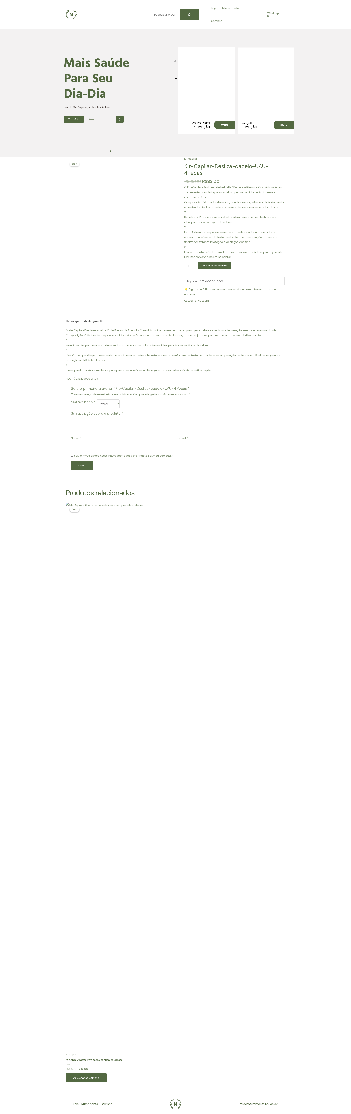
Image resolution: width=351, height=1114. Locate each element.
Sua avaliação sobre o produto (97, 413)
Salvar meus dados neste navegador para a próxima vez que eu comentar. (123, 456)
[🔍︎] (189, 14)
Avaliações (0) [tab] (94, 321)
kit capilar (190, 159)
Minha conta (230, 8)
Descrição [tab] (73, 321)
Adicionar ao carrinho (214, 265)
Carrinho (216, 21)
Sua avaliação (83, 402)
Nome (76, 438)
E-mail (183, 438)
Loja (213, 8)
